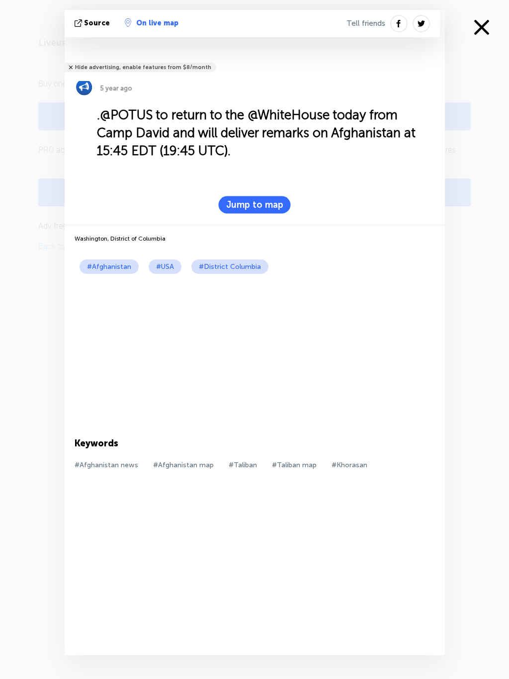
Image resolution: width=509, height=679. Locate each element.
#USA (165, 266)
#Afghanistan (109, 266)
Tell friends (365, 23)
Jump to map (254, 204)
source (97, 23)
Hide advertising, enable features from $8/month (143, 67)
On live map (157, 23)
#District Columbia (230, 266)
